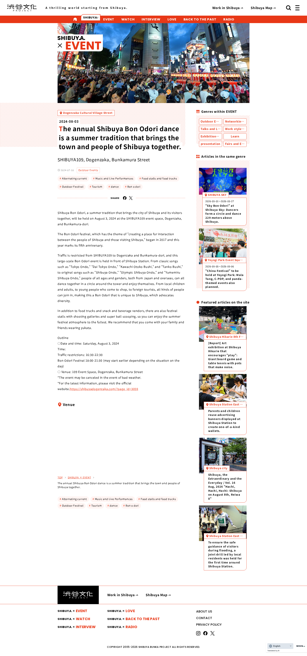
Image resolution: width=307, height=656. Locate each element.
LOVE (172, 19)
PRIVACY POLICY (209, 624)
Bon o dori (133, 186)
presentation (210, 143)
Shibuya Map (262, 7)
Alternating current (73, 178)
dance (114, 186)
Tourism (96, 186)
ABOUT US (204, 611)
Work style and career (241, 129)
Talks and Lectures (215, 129)
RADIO (228, 19)
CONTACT (204, 618)
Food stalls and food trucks (158, 178)
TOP (60, 477)
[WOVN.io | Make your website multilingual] (300, 646)
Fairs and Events (237, 143)
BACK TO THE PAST (200, 19)
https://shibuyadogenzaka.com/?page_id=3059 (104, 388)
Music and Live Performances (113, 178)
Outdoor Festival (72, 186)
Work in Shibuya (226, 7)
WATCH (128, 19)
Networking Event (239, 121)
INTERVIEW (151, 19)
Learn (235, 136)
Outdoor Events (88, 170)
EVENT (108, 19)
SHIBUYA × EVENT (79, 477)
